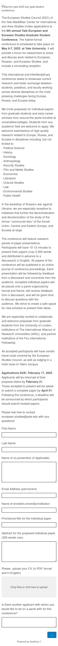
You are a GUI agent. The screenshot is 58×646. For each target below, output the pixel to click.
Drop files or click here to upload (29, 587)
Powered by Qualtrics (28, 641)
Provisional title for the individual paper (26, 518)
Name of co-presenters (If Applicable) (26, 458)
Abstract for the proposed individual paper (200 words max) (28, 535)
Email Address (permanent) (19, 489)
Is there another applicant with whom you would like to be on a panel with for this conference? (28, 608)
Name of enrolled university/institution (26, 503)
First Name (9, 428)
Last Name (9, 443)
